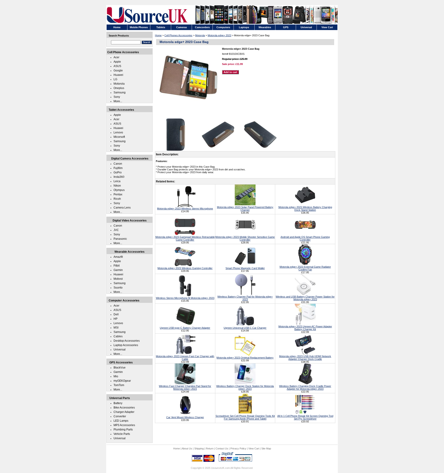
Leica (117, 181)
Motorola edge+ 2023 (219, 35)
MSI (116, 327)
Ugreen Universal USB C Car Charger (245, 327)
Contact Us (222, 448)
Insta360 (119, 176)
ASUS (117, 66)
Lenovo (118, 132)
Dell (116, 314)
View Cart (253, 448)
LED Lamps (121, 420)
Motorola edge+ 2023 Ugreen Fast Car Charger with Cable (185, 357)
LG (115, 79)
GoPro (118, 172)
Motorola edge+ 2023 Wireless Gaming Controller (185, 268)
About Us (187, 448)
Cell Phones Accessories (178, 35)
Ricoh (117, 198)
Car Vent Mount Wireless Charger (185, 417)
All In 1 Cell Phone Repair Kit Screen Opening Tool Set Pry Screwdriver (305, 417)
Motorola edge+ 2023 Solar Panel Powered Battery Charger (245, 208)
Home (158, 35)
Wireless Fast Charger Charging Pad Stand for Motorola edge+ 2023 (185, 387)
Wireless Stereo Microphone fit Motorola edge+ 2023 (185, 298)
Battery (118, 403)
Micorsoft (119, 136)
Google (118, 70)
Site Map (266, 448)
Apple (117, 61)
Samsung (120, 92)
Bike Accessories (124, 407)
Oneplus (119, 88)
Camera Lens (122, 207)
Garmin (118, 270)
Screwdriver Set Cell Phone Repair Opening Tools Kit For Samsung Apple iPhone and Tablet (245, 417)
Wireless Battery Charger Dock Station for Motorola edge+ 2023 (245, 387)
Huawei (118, 75)
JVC (116, 230)
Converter (120, 416)
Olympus (119, 190)
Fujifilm (118, 168)
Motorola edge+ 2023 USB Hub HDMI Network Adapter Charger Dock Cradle (305, 357)
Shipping (199, 448)
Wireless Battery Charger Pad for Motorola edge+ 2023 (245, 298)
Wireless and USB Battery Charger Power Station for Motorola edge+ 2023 (305, 298)
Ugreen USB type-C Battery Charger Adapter (185, 327)
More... (118, 101)
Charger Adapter (124, 412)
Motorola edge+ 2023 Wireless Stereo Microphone (185, 208)
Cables (118, 336)
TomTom (119, 385)
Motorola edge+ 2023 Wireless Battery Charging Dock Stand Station (305, 208)
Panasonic (120, 238)
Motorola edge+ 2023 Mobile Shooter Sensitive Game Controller (245, 238)
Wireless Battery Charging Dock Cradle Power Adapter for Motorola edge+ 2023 (305, 387)
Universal (120, 349)
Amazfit (118, 256)
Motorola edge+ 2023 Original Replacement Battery (245, 357)
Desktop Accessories (127, 340)
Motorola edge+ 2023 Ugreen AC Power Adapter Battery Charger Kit (305, 328)
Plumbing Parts (123, 429)
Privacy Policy (238, 448)
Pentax (118, 194)
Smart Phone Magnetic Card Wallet (245, 268)
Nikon (117, 185)
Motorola (200, 35)
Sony (117, 96)
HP (115, 318)
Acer (116, 57)
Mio (116, 376)
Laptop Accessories (126, 345)
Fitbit (117, 265)
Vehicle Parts (122, 434)
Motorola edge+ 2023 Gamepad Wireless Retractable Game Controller (185, 238)
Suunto (118, 287)
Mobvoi (118, 278)
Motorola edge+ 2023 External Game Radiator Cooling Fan (305, 268)
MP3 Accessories (124, 425)
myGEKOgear (122, 380)
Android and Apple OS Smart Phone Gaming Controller (305, 238)
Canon (118, 163)
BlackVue (120, 367)
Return (209, 448)
